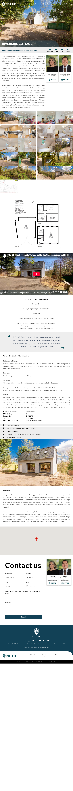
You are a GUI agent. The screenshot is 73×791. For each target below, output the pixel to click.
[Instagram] (29, 641)
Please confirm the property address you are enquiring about (22, 592)
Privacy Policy (37, 644)
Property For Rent (21, 644)
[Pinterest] (48, 641)
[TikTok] (44, 641)
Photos (36, 3)
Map (60, 3)
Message (8, 602)
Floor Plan (43, 3)
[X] (25, 641)
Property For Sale (12, 644)
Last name (28, 573)
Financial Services (54, 644)
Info (31, 3)
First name (8, 573)
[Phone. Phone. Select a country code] (28, 586)
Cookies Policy (45, 644)
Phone (27, 582)
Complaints (62, 644)
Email (7, 582)
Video (48, 3)
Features (54, 3)
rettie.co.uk (57, 655)
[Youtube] (40, 641)
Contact (65, 3)
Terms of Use (30, 644)
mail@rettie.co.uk (45, 655)
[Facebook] (36, 641)
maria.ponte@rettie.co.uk (52, 76)
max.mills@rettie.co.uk (65, 76)
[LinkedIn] (33, 641)
